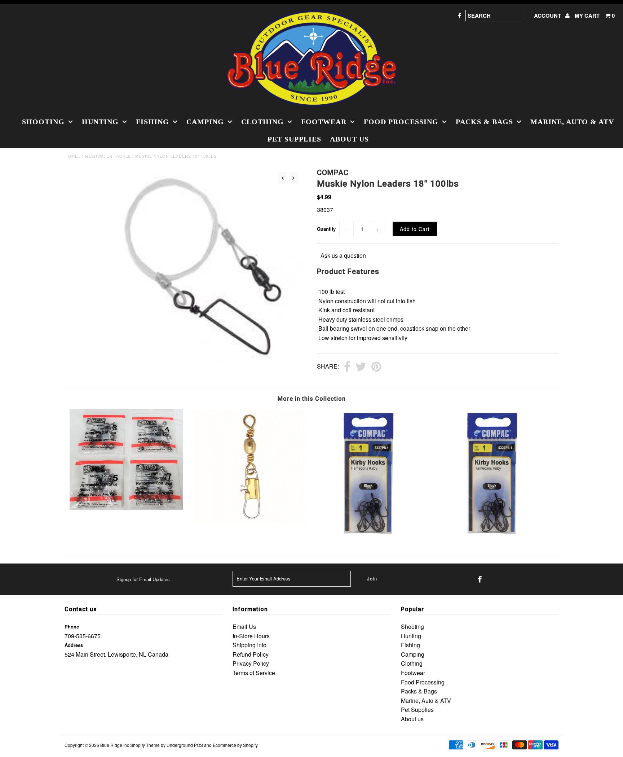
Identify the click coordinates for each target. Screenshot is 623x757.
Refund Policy (251, 654)
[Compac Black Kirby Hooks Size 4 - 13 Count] (496, 536)
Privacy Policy (251, 663)
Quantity (326, 228)
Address (74, 644)
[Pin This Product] (376, 367)
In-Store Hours (251, 636)
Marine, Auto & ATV (572, 122)
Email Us (244, 626)
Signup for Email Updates (143, 579)
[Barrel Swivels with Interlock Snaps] (249, 520)
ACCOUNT (548, 15)
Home (71, 156)
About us (349, 139)
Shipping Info (249, 645)
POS (198, 745)
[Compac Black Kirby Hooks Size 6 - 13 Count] (373, 536)
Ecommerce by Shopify (235, 745)
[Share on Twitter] (360, 367)
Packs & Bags (484, 122)
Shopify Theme (145, 745)
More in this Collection (312, 398)
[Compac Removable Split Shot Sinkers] (126, 507)
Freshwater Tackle (106, 156)
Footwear (323, 122)
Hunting (100, 122)
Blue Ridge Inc (114, 745)
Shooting (43, 122)
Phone (72, 626)
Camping (205, 122)
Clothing (262, 122)
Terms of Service (254, 673)
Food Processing (401, 122)
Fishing (152, 122)
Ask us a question (343, 255)
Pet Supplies (294, 139)
